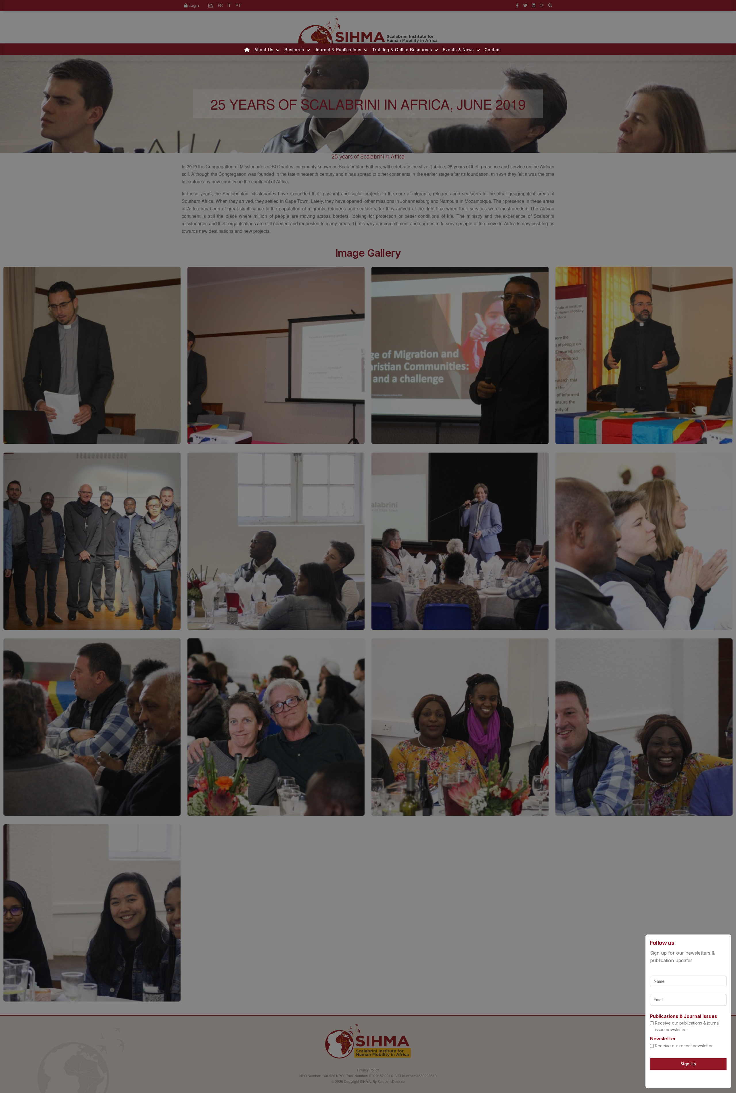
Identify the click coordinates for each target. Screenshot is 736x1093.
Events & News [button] (459, 49)
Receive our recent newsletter (684, 1045)
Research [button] (295, 49)
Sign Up (688, 1063)
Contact (493, 49)
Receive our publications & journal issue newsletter (687, 1026)
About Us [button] (264, 49)
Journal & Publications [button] (339, 49)
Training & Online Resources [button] (403, 49)
